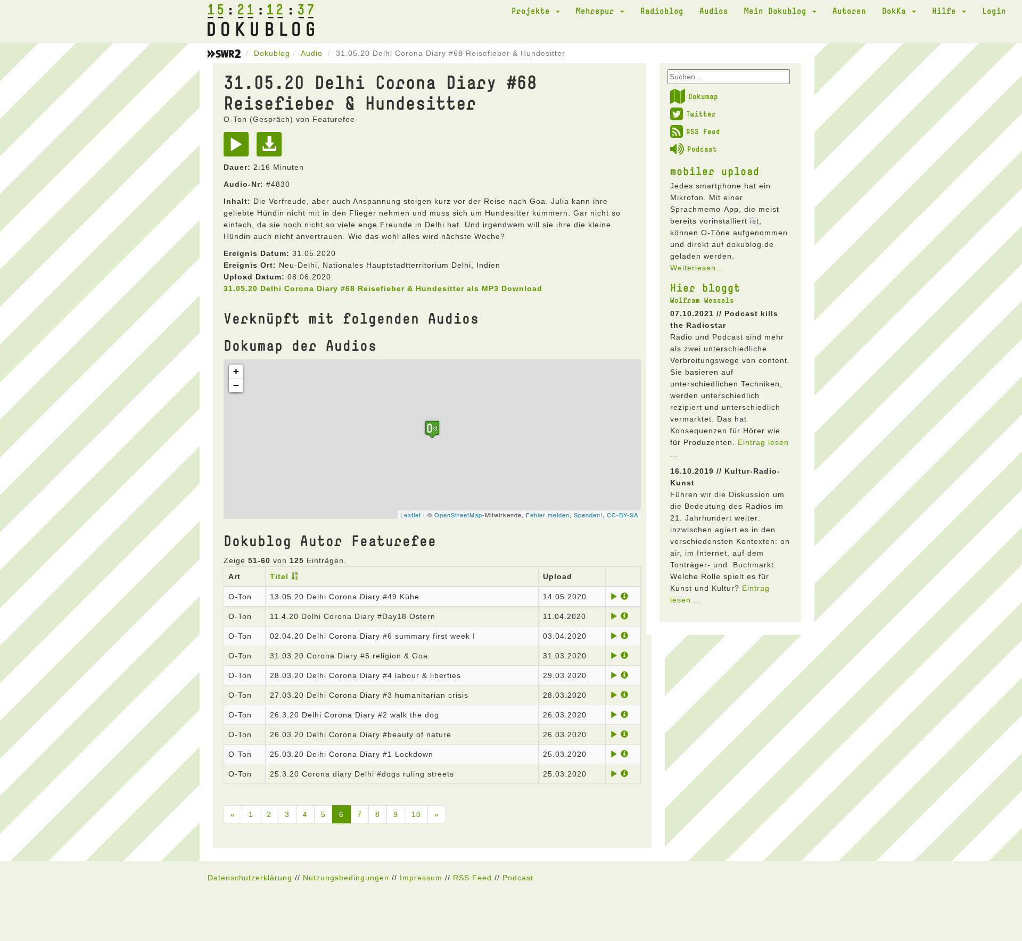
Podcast (702, 149)
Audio (312, 53)
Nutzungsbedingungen (346, 877)
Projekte (533, 10)
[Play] (239, 148)
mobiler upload (715, 170)
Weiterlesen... (697, 267)
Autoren (849, 10)
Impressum (421, 877)
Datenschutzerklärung (250, 877)
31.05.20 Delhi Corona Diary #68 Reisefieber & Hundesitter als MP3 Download (383, 288)
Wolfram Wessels (702, 300)
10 (416, 814)
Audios (713, 10)
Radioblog (661, 10)
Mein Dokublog (777, 10)
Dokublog (272, 53)
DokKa (896, 10)
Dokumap (703, 96)
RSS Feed (703, 131)
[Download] (272, 148)
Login (994, 10)
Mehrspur (597, 10)
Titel (279, 576)
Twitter (701, 114)
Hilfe (946, 10)
